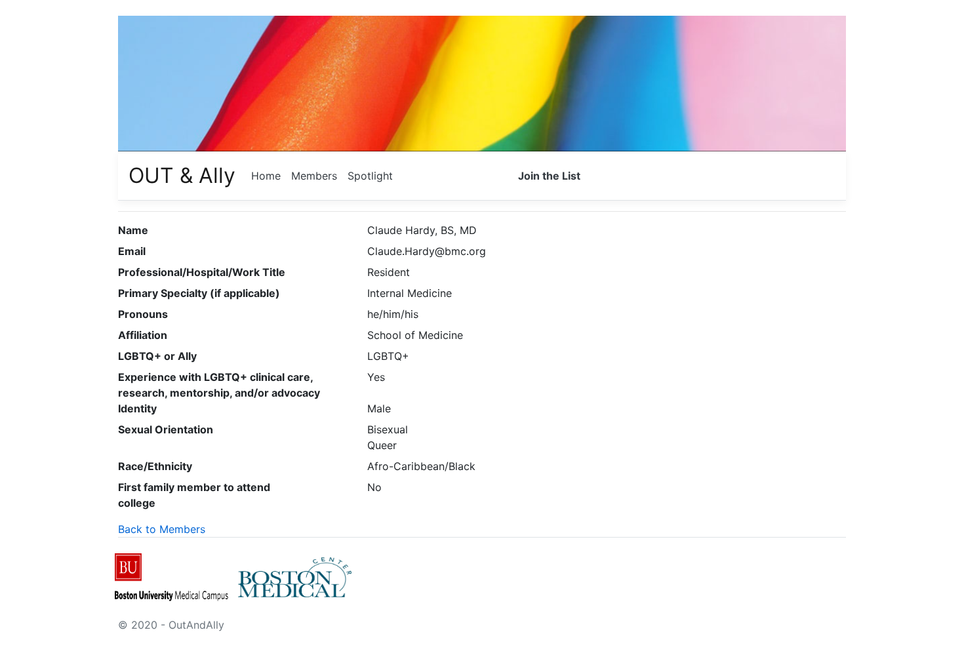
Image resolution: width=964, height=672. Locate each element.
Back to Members (161, 529)
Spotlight (370, 175)
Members (314, 175)
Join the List (549, 175)
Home (266, 175)
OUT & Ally (182, 175)
